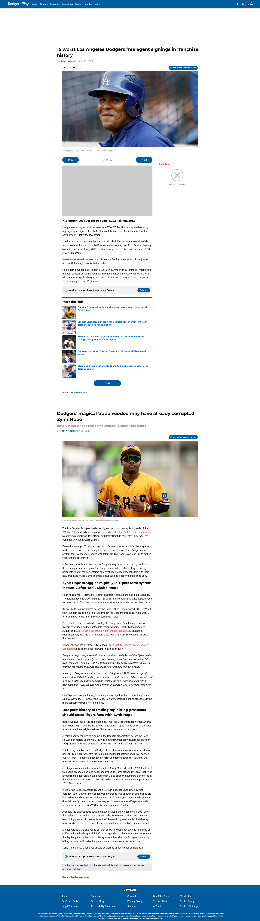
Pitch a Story (97, 901)
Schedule (55, 4)
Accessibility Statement (103, 906)
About (65, 896)
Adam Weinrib (68, 61)
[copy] (79, 67)
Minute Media (48, 913)
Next (144, 159)
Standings (67, 4)
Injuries (88, 4)
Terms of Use (160, 901)
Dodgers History (79, 392)
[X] (243, 4)
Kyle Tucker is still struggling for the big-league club (102, 630)
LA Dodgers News (80, 877)
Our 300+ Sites (161, 896)
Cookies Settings (189, 906)
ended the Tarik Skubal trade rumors (131, 532)
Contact (131, 896)
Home (65, 392)
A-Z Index (158, 906)
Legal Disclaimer (71, 906)
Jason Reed (67, 431)
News (34, 4)
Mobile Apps (186, 896)
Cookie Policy (187, 901)
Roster (78, 4)
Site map (132, 906)
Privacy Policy (134, 901)
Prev (70, 159)
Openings (96, 896)
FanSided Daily (70, 901)
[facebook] (237, 4)
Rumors (43, 4)
